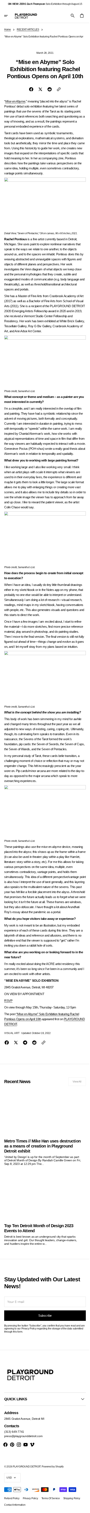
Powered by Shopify (52, 1470)
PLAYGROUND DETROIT (21, 1031)
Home (7, 29)
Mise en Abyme (15, 104)
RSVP (8, 1008)
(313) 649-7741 (14, 1436)
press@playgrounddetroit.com (23, 1440)
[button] (8, 15)
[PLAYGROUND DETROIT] (26, 15)
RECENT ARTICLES (28, 29)
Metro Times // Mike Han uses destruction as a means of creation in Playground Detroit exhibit (38, 1151)
